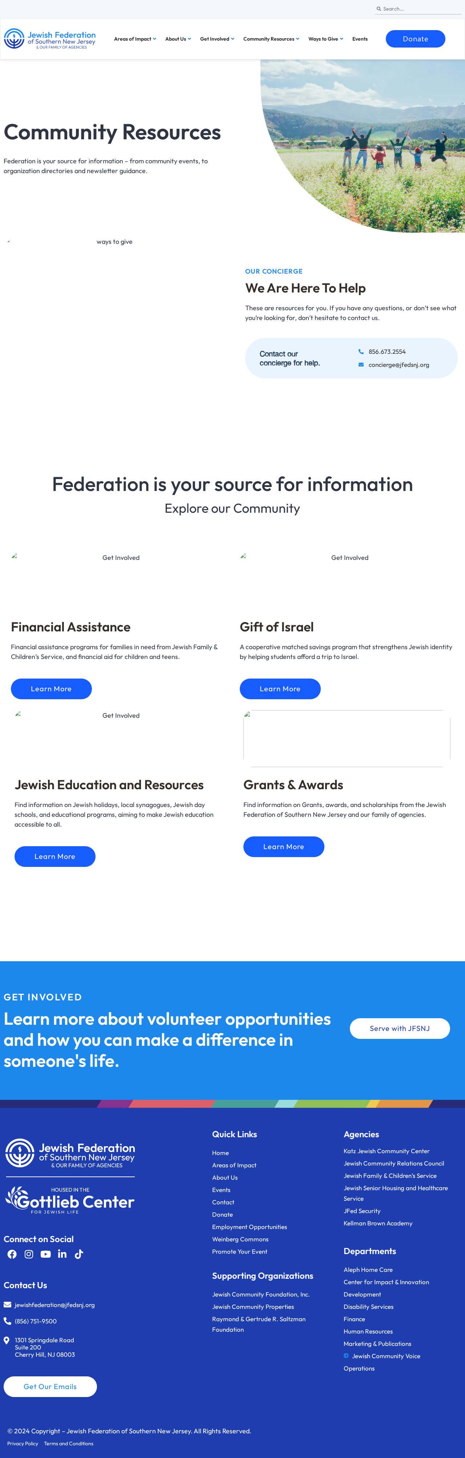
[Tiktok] (78, 1254)
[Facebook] (12, 1254)
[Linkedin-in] (62, 1254)
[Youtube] (45, 1254)
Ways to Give (323, 39)
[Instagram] (28, 1254)
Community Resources (268, 39)
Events (360, 39)
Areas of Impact (132, 39)
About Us (175, 39)
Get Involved (214, 39)
